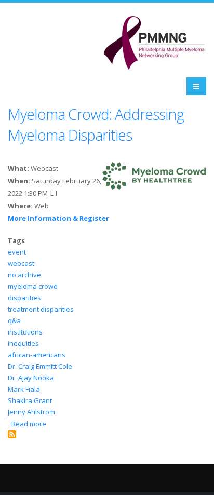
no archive (24, 274)
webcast (21, 263)
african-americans (36, 354)
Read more (28, 424)
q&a (14, 320)
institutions (25, 332)
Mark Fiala (24, 389)
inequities (23, 343)
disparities (24, 297)
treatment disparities (41, 309)
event (17, 252)
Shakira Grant (30, 400)
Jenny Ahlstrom (31, 412)
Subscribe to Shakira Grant (12, 434)
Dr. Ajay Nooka (31, 377)
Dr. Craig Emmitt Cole (40, 366)
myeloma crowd (33, 286)
